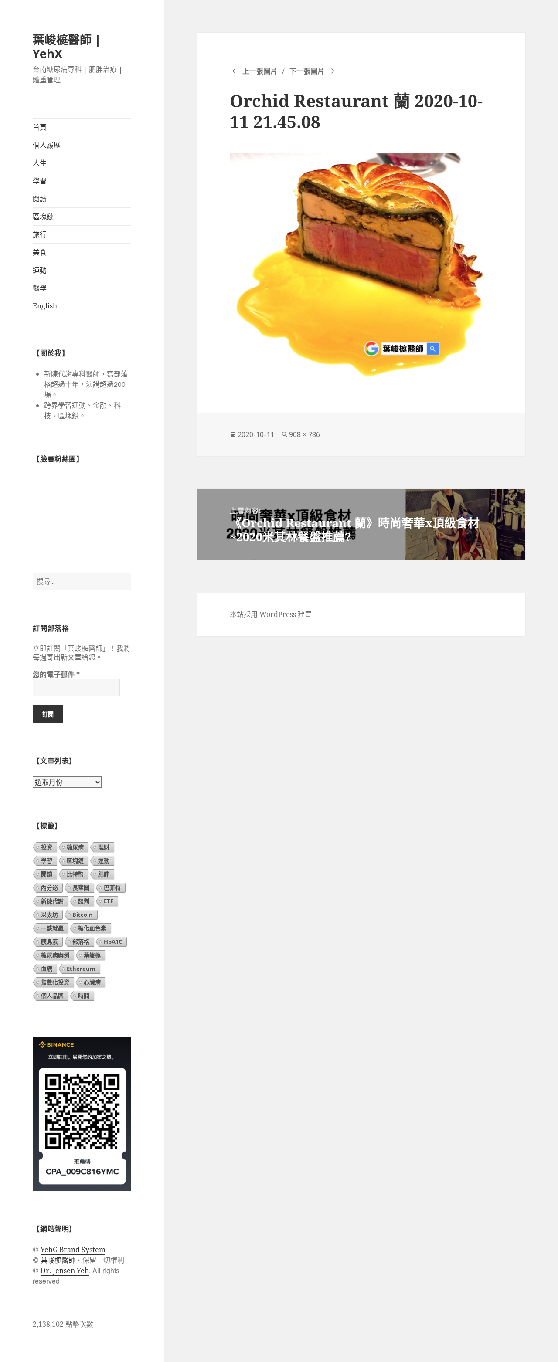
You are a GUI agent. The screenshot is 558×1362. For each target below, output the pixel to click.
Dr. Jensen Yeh (65, 1270)
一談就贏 (52, 928)
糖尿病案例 (55, 955)
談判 (83, 901)
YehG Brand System (73, 1249)
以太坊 (49, 914)
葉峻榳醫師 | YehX (67, 46)
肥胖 (103, 874)
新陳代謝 (52, 901)
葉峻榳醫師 (58, 1260)
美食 (40, 252)
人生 (40, 163)
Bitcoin (82, 914)
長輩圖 (80, 887)
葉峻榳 (92, 955)
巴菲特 (112, 887)
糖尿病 (75, 847)
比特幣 (75, 874)
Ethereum (81, 968)
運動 (40, 270)
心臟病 (92, 982)
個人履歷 (47, 145)
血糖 (46, 968)
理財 (103, 847)
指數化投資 (55, 982)
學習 (40, 181)
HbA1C (113, 941)
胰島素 (49, 941)
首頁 (40, 127)
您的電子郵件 (56, 674)
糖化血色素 (92, 928)
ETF (108, 901)
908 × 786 (304, 434)
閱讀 (40, 198)
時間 (83, 995)
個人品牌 (52, 995)
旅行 (40, 234)
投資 (46, 847)
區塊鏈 (43, 216)
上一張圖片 (259, 71)
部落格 (80, 941)
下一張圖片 (306, 71)
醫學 (40, 288)
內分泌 (49, 887)
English (45, 306)
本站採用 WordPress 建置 (271, 614)
